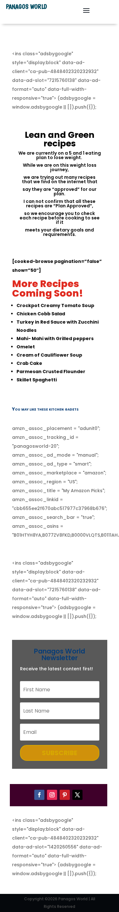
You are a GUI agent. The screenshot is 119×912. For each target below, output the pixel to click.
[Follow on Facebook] (39, 795)
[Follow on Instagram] (52, 795)
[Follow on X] (77, 795)
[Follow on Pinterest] (65, 795)
